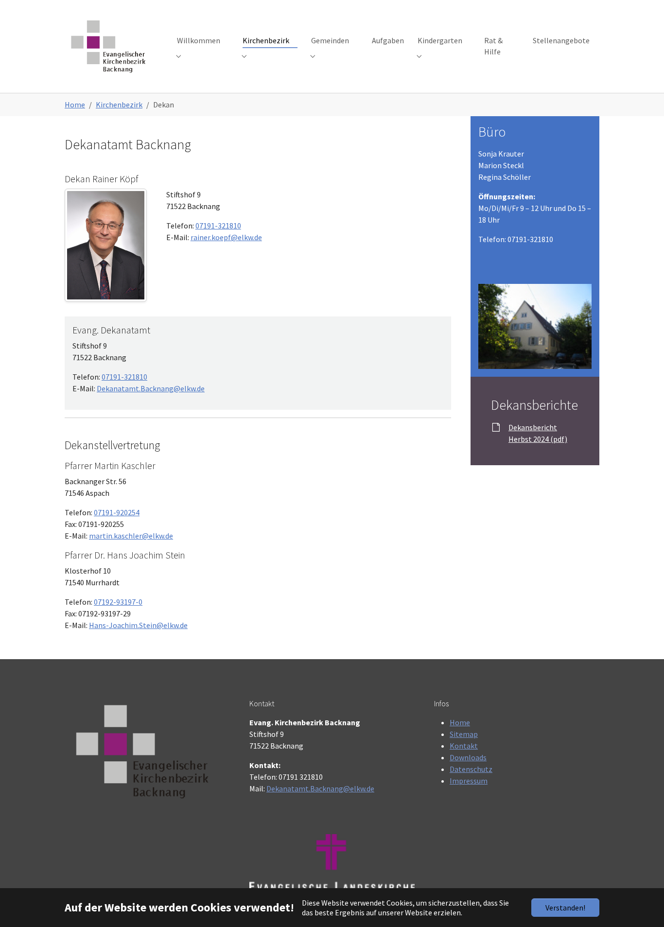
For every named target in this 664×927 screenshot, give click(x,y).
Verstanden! (565, 907)
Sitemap (464, 734)
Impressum (469, 781)
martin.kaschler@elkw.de (131, 536)
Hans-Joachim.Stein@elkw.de (138, 625)
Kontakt (464, 746)
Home (460, 722)
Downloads (468, 757)
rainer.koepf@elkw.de (226, 237)
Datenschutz (471, 769)
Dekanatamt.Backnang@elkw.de (151, 388)
